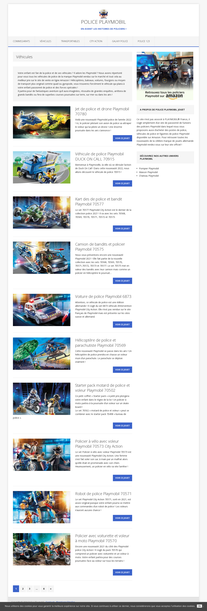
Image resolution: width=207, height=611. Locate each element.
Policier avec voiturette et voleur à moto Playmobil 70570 (102, 538)
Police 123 (144, 41)
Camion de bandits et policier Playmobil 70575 (100, 246)
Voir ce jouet (122, 138)
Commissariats (21, 41)
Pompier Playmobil (149, 168)
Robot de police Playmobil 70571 (103, 493)
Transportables (70, 41)
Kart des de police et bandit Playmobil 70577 (98, 201)
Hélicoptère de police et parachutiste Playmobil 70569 (100, 342)
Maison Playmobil (148, 172)
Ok (199, 606)
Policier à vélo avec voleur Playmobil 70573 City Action (99, 443)
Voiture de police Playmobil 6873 (103, 296)
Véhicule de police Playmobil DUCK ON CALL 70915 (99, 156)
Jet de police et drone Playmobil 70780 (102, 111)
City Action (96, 41)
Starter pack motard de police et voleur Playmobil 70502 (102, 387)
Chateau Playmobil (149, 175)
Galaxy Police (120, 41)
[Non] (203, 606)
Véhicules (45, 41)
